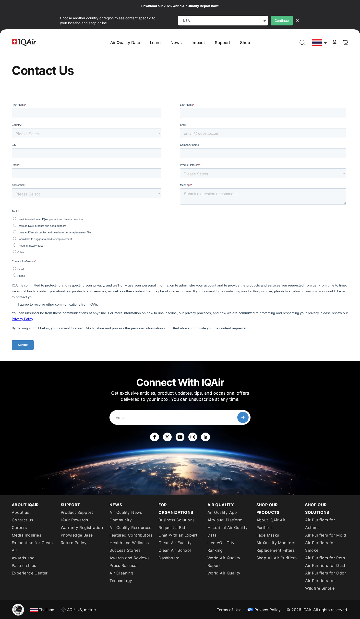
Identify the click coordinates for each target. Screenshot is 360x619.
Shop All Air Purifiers (276, 557)
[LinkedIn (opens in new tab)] (205, 437)
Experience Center (30, 573)
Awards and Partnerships (24, 561)
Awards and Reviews (129, 557)
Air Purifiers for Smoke (320, 546)
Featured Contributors (130, 535)
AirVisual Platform (224, 519)
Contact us (22, 519)
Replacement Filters (275, 550)
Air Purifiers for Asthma (320, 523)
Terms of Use (229, 609)
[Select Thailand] (319, 42)
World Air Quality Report (223, 561)
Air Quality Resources (130, 527)
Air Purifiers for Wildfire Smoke (320, 584)
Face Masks (267, 535)
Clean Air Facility (175, 542)
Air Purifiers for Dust (325, 565)
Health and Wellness (129, 542)
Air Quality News (125, 512)
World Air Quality (223, 573)
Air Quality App (222, 512)
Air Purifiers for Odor (325, 573)
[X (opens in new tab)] (167, 437)
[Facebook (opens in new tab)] (154, 437)
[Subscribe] (243, 417)
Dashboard (169, 557)
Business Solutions (176, 519)
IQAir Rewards (74, 519)
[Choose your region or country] (319, 42)
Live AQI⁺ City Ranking (221, 546)
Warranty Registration (82, 527)
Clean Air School (174, 550)
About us (20, 512)
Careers (19, 527)
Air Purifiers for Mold (325, 535)
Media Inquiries (26, 535)
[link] (302, 42)
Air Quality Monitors (275, 542)
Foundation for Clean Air (32, 546)
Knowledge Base (77, 535)
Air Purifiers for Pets (325, 557)
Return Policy (73, 542)
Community (120, 519)
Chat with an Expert (178, 535)
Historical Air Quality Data (227, 531)
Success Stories (124, 550)
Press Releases (123, 565)
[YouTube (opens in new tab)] (180, 437)
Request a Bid (171, 527)
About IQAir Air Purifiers (271, 523)
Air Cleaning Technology (121, 577)
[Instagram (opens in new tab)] (192, 437)
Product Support (77, 512)
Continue (282, 20)
